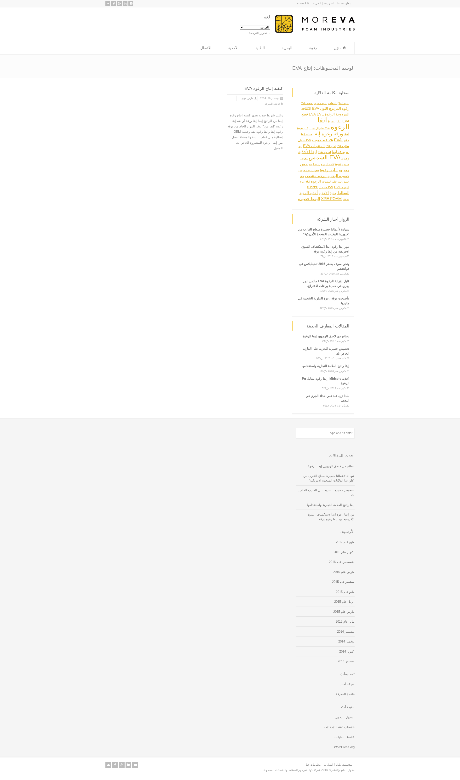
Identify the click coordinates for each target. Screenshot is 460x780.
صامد (346, 164)
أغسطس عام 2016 (342, 562)
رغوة (313, 48)
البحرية (287, 48)
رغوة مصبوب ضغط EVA (314, 103)
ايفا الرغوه (333, 123)
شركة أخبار (347, 684)
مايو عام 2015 (345, 592)
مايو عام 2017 (345, 542)
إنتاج (307, 181)
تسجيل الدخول (345, 717)
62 (324, 405)
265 (322, 371)
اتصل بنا (316, 3)
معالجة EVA (343, 146)
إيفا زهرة (334, 121)
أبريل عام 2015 (344, 601)
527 (324, 388)
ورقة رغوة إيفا (328, 133)
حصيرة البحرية (338, 176)
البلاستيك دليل (344, 764)
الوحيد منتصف (316, 176)
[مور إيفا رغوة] (315, 32)
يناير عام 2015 (345, 621)
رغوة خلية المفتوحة (332, 181)
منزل (337, 48)
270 (322, 239)
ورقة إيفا (338, 152)
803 (318, 358)
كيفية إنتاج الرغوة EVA (263, 88)
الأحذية (233, 48)
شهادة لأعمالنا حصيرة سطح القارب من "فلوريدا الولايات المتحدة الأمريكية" (329, 478)
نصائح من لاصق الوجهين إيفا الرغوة (326, 336)
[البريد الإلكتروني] (107, 3)
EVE (320, 114)
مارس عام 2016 (344, 572)
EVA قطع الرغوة (320, 128)
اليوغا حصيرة (309, 198)
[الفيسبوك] (113, 3)
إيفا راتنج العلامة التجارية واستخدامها (325, 366)
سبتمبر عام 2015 (343, 582)
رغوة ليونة (314, 164)
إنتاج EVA (331, 146)
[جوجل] (119, 3)
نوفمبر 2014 (346, 641)
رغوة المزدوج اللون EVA (330, 108)
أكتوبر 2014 (347, 651)
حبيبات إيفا (306, 134)
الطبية (260, 48)
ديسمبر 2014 (346, 631)
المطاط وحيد (339, 193)
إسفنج (346, 198)
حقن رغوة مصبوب (309, 170)
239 (322, 290)
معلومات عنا (344, 3)
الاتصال (205, 48)
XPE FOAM (331, 198)
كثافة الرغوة (327, 164)
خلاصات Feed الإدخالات (339, 727)
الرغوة (316, 181)
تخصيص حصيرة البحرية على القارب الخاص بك (327, 492)
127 (322, 308)
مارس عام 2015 (344, 612)
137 (323, 273)
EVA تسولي (304, 140)
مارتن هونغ (247, 98)
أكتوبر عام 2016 (344, 552)
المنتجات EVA (314, 146)
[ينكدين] (125, 3)
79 (321, 256)
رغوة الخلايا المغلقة (338, 103)
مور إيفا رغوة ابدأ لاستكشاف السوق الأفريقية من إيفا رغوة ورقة (331, 517)
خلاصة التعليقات (344, 737)
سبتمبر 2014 (346, 661)
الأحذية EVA (324, 151)
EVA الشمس (324, 157)
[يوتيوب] (130, 3)
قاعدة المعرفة (272, 103)
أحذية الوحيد (308, 193)
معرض (304, 158)
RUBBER (312, 187)
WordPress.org (344, 747)
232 (324, 341)
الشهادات (329, 3)
